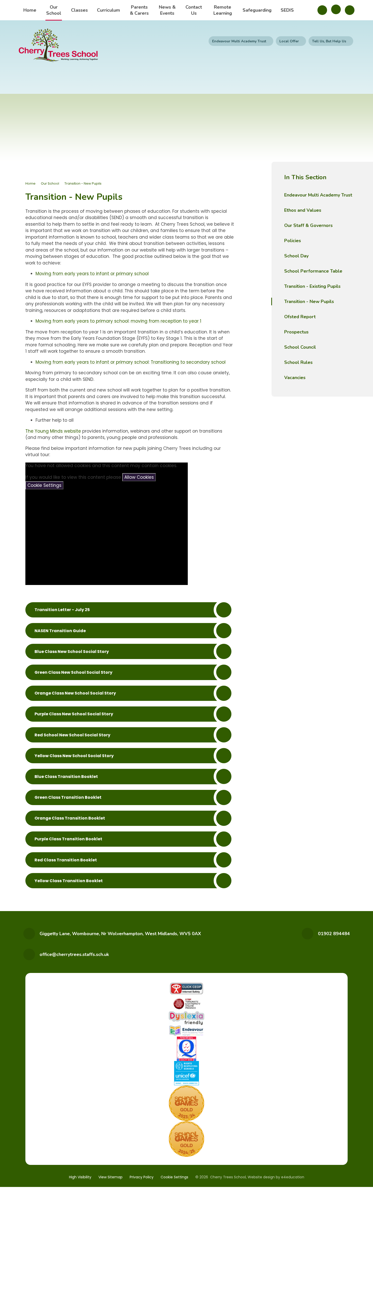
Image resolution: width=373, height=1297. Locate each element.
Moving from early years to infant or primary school (92, 274)
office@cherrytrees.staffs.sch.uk (74, 954)
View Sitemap (110, 1177)
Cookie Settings (44, 485)
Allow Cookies (139, 477)
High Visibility (80, 1177)
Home (30, 183)
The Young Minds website (53, 431)
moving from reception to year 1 (166, 321)
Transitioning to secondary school (188, 362)
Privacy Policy (142, 1177)
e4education (292, 1177)
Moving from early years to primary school (82, 321)
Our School (50, 183)
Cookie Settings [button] (174, 1177)
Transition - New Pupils (82, 183)
